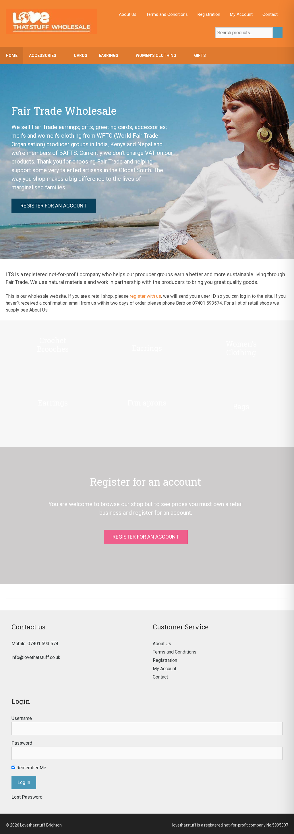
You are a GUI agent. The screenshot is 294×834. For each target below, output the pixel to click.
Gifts (200, 55)
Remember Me (30, 767)
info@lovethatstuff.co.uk (35, 657)
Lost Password (26, 797)
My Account (241, 14)
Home (12, 55)
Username (21, 718)
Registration (209, 14)
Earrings (108, 55)
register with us (145, 296)
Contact (270, 14)
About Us (127, 14)
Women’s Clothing (156, 55)
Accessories (42, 55)
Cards (80, 55)
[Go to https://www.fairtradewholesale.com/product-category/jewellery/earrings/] (52, 411)
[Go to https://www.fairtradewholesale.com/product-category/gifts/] (241, 411)
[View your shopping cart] (286, 55)
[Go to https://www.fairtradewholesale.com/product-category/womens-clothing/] (241, 356)
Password (21, 743)
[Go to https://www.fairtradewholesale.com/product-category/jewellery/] (147, 356)
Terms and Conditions (167, 14)
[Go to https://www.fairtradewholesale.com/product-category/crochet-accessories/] (52, 356)
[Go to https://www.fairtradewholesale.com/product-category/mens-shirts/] (147, 411)
